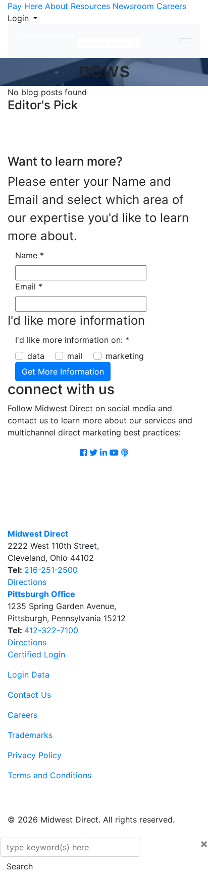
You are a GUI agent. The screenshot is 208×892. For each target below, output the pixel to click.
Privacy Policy (35, 755)
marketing (125, 356)
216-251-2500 (51, 570)
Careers (171, 6)
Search (20, 866)
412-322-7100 (51, 630)
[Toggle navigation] (185, 40)
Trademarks (30, 735)
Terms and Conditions (49, 775)
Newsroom (133, 6)
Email (28, 286)
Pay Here (25, 6)
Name (29, 255)
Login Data (28, 675)
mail (75, 356)
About (56, 6)
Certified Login (36, 654)
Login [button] (19, 18)
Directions (27, 582)
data (35, 356)
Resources (90, 6)
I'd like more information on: (72, 340)
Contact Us (29, 695)
